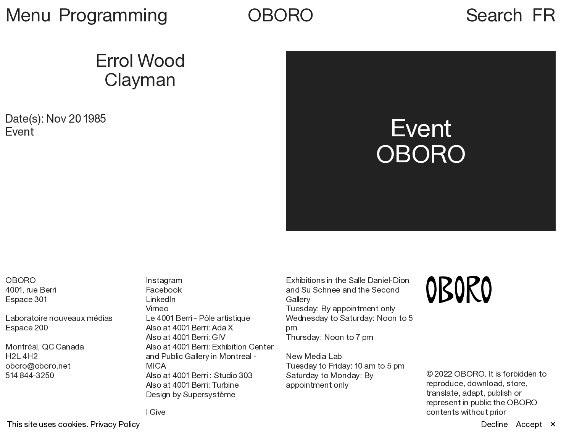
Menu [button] (30, 14)
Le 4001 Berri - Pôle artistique (198, 318)
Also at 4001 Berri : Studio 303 (199, 375)
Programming (113, 14)
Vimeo (157, 308)
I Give (156, 412)
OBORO (280, 14)
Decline (494, 424)
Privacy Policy (115, 424)
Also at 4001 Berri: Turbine (192, 385)
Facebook (164, 289)
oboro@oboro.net (38, 366)
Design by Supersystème (190, 394)
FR (544, 14)
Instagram (164, 280)
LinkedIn (161, 299)
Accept (529, 424)
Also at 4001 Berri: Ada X (190, 327)
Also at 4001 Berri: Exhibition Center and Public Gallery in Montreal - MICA (210, 356)
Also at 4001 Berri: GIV (186, 337)
